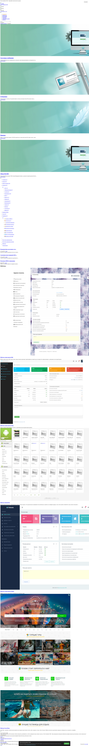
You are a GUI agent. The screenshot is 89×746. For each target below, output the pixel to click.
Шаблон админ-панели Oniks (7, 425)
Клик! (1, 736)
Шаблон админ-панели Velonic (7, 591)
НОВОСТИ (4, 15)
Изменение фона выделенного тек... (8, 249)
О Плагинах (3, 96)
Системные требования (7, 58)
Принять (66, 743)
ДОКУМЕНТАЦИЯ (6, 18)
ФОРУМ (4, 19)
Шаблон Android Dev (5, 502)
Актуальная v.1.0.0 (3, 11)
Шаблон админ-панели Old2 (6, 357)
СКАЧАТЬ (4, 17)
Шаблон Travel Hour (5, 728)
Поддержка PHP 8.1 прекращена (7, 261)
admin (6, 251)
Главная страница (3, 23)
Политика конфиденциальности (6, 738)
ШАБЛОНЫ (4, 16)
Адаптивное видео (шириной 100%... (8, 255)
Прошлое (3, 135)
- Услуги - (2, 739)
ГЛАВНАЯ (4, 14)
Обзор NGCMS (4, 173)
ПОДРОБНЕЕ (2, 61)
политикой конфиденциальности (31, 744)
